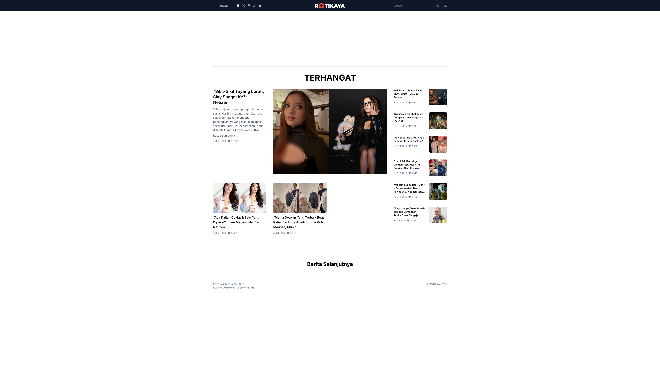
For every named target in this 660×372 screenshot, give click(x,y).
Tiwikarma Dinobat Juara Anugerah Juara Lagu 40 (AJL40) (408, 117)
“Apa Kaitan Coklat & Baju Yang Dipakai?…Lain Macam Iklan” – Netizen (236, 222)
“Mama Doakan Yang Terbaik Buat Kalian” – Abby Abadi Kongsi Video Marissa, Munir (299, 222)
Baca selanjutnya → (225, 135)
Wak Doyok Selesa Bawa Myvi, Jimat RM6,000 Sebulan (408, 94)
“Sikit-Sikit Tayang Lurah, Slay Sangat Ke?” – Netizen (238, 97)
